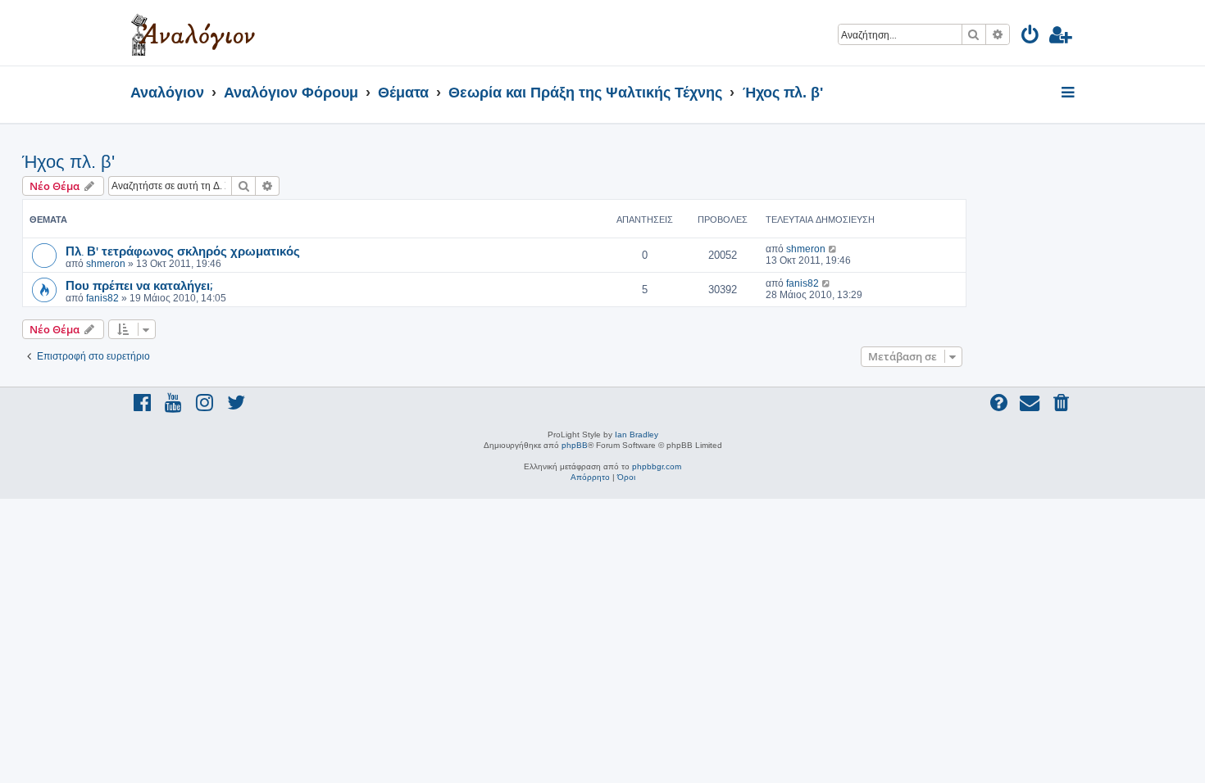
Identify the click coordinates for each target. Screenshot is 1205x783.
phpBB (575, 445)
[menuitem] (1031, 37)
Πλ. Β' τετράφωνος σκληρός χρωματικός (183, 250)
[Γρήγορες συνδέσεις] (1069, 93)
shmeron (105, 263)
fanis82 (102, 298)
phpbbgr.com (656, 466)
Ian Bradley (636, 434)
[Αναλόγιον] (193, 32)
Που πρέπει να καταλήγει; (139, 285)
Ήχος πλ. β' (68, 162)
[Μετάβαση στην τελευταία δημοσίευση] (833, 249)
